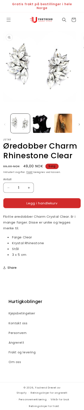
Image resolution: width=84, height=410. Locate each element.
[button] (8, 20)
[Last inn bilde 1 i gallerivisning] (20, 123)
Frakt (29, 172)
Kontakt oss (18, 323)
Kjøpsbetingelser (22, 313)
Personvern (18, 333)
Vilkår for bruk (60, 399)
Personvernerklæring (33, 399)
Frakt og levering (22, 352)
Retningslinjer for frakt (44, 406)
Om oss (15, 362)
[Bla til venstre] (4, 124)
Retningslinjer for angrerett (49, 392)
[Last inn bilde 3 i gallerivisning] (63, 123)
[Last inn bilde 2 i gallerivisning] (41, 123)
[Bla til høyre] (79, 124)
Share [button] (12, 268)
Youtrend (41, 387)
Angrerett (16, 342)
